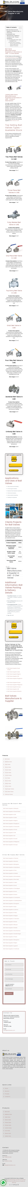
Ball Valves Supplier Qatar (13, 672)
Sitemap (14, 1182)
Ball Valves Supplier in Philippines (11, 841)
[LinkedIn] (16, 1184)
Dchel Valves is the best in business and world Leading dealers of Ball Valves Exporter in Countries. (15, 44)
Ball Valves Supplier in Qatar (10, 817)
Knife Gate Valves (9, 791)
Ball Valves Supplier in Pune (10, 870)
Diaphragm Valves (9, 789)
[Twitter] (14, 1184)
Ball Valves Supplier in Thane (10, 936)
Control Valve (8, 775)
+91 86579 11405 (14, 470)
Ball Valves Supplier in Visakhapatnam (12, 900)
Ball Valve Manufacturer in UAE (13, 56)
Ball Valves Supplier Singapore (14, 678)
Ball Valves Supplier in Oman (10, 829)
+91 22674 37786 (7, 1026)
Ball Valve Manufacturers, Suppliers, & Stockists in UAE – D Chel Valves (14, 31)
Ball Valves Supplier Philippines (14, 684)
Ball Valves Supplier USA (13, 676)
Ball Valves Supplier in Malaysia (10, 808)
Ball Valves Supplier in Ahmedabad (11, 876)
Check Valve (8, 770)
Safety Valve (8, 783)
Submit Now (9, 993)
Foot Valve (7, 778)
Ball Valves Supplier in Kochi (10, 891)
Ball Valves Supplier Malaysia (14, 691)
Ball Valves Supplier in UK (9, 835)
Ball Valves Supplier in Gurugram (11, 903)
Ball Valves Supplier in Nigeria (10, 820)
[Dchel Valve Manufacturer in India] (14, 2)
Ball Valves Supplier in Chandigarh (11, 888)
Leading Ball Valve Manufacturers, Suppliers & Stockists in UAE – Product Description (13, 36)
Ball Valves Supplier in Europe (10, 844)
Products (7, 1094)
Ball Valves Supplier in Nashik (10, 927)
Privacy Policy (11, 1181)
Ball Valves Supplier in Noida (10, 921)
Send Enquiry (14, 458)
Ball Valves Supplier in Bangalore (11, 939)
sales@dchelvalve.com (15, 466)
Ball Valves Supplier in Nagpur (10, 915)
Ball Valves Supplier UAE (13, 689)
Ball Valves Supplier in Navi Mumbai (11, 930)
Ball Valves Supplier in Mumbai (10, 861)
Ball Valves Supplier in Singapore (11, 823)
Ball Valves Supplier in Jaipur (10, 882)
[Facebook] (12, 1184)
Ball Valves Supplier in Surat (10, 885)
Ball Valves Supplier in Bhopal (10, 924)
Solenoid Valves (9, 794)
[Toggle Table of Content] (19, 28)
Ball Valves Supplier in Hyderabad (11, 867)
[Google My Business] (18, 1184)
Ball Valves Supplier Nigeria (14, 674)
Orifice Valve (8, 786)
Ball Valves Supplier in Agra (9, 906)
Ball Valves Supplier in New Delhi (11, 879)
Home (6, 1088)
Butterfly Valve (8, 761)
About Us (7, 1091)
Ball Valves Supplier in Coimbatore (11, 897)
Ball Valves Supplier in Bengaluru (11, 864)
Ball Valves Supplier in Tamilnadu (11, 949)
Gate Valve (7, 764)
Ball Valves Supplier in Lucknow (10, 909)
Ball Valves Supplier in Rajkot (10, 942)
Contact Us (7, 1096)
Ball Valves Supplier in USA (9, 814)
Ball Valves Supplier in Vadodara (11, 918)
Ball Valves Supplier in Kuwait (10, 838)
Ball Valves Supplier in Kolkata (10, 873)
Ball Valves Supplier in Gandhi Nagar (12, 933)
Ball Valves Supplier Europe (14, 687)
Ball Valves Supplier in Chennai (10, 858)
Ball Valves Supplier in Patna (10, 912)
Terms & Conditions (19, 1181)
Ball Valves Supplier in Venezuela (11, 826)
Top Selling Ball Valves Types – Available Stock (15, 40)
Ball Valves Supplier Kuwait (13, 682)
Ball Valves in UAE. (15, 120)
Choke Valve (8, 772)
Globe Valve (8, 767)
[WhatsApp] (10, 1184)
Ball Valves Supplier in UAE (9, 832)
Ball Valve (7, 759)
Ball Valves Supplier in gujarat (10, 946)
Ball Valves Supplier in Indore (10, 894)
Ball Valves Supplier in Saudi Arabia (11, 811)
